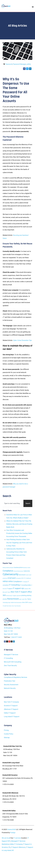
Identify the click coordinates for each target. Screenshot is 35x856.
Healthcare (28, 578)
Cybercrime (27, 571)
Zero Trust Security (16, 606)
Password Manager (19, 64)
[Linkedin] (14, 641)
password (19, 595)
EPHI (22, 578)
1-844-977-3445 (16, 637)
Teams (29, 599)
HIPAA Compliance (15, 581)
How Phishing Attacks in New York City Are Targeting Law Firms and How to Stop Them (19, 543)
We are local (6, 838)
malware (26, 588)
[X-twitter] (7, 641)
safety (29, 64)
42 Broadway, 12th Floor (12, 628)
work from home (7, 606)
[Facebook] (5, 641)
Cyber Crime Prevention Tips (22, 340)
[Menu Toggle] (33, 7)
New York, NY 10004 (11, 634)
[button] (24, 68)
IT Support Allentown (18, 847)
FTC (25, 578)
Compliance (8, 571)
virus (23, 602)
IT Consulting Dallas (25, 585)
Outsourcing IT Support (11, 595)
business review (26, 567)
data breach (22, 575)
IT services (17, 838)
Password (8, 64)
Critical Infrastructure (18, 571)
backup (4, 567)
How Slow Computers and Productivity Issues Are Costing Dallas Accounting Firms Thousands (19, 533)
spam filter (24, 599)
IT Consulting (14, 585)
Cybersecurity (10, 574)
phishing (23, 595)
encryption (18, 578)
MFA (30, 588)
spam (20, 599)
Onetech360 (11, 829)
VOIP (26, 602)
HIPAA (5, 581)
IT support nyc (18, 588)
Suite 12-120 (8, 631)
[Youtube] (9, 641)
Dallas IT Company (16, 844)
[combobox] (13, 503)
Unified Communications (16, 602)
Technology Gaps (6, 602)
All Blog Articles (17, 26)
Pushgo (12, 832)
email (27, 574)
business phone (18, 567)
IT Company (24, 581)
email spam (12, 578)
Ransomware (13, 599)
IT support (9, 588)
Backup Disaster (10, 567)
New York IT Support (19, 592)
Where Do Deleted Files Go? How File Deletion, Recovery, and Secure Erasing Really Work (19, 524)
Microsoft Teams (6, 592)
